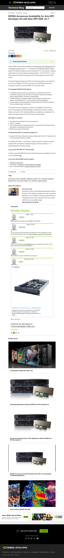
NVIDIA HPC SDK (15, 69)
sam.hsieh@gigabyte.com (28, 244)
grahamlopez (22, 227)
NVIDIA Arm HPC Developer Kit (44, 66)
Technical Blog (16, 7)
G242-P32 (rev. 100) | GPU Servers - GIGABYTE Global (26, 308)
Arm (29, 181)
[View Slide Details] (32, 517)
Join (51, 2)
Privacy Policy (5, 552)
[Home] (18, 2)
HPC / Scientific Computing (45, 179)
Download (11, 149)
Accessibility (35, 552)
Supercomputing (42, 181)
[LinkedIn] (31, 538)
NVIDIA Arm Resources (16, 162)
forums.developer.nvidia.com (23, 326)
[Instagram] (28, 538)
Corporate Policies (44, 552)
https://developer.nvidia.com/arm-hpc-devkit (40, 234)
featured (34, 181)
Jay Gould (12, 53)
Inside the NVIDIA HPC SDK (33, 166)
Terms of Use (26, 552)
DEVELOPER (29, 2)
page (20, 155)
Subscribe (51, 7)
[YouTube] (37, 538)
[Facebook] (26, 538)
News (26, 181)
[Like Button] (43, 50)
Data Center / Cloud (13, 179)
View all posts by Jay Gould (30, 202)
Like (47, 50)
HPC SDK (30, 110)
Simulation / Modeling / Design (17, 13)
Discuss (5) (53, 50)
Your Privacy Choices (16, 552)
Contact (52, 552)
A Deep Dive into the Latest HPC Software (29, 164)
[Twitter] (34, 538)
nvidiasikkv (22, 217)
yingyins (21, 261)
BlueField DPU (12, 181)
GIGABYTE (17, 267)
